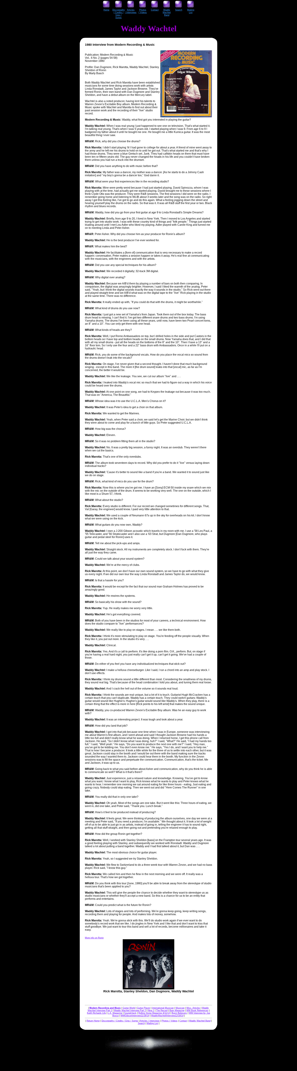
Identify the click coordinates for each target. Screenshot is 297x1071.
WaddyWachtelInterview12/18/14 (167, 1015)
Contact (183, 1020)
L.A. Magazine (115, 1013)
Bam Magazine (176, 1010)
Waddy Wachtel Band (200, 1020)
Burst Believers (179, 1013)
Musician (180, 1008)
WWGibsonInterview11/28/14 (135, 1015)
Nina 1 (151, 1010)
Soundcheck (130, 1013)
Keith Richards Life (96, 1013)
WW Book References (197, 1010)
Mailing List (152, 1023)
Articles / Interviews (150, 1020)
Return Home (93, 1020)
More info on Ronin (94, 938)
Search (141, 1023)
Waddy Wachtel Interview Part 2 (130, 1010)
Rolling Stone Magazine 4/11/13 (154, 1013)
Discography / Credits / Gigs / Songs (120, 1020)
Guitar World (129, 1008)
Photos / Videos (170, 1020)
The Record (162, 1010)
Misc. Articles (193, 1008)
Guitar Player (143, 1008)
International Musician (163, 1008)
